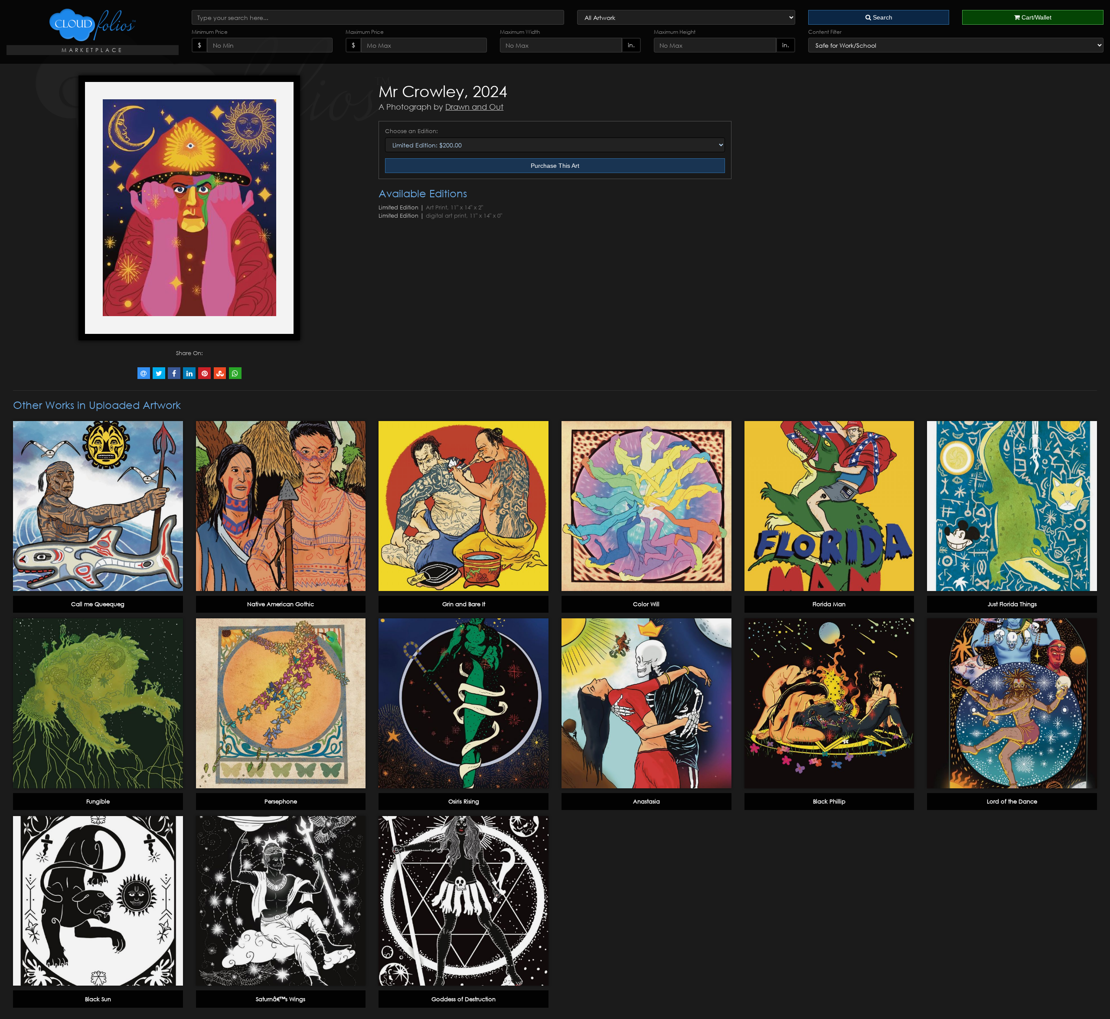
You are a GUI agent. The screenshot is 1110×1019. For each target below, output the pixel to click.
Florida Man (829, 604)
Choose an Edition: (411, 130)
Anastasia (646, 801)
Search (881, 17)
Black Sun (98, 999)
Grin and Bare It (463, 604)
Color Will (646, 604)
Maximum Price (365, 32)
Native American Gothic (280, 604)
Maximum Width (520, 32)
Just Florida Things (1012, 604)
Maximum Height (674, 32)
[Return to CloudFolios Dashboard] (93, 25)
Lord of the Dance (1012, 801)
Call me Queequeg (97, 604)
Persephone (280, 801)
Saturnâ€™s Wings (280, 999)
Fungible (98, 801)
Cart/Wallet (1035, 17)
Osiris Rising (463, 801)
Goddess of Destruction (463, 999)
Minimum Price (210, 32)
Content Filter (825, 32)
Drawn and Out (474, 106)
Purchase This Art (555, 165)
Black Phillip (829, 801)
